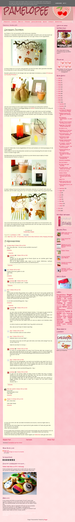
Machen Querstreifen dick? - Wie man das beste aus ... (65, 182)
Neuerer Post (7, 440)
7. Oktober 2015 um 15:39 (18, 360)
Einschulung (64, 300)
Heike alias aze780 (11, 389)
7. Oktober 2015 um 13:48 (17, 331)
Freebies (64, 301)
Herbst (25, 236)
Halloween (69, 305)
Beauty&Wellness (61, 295)
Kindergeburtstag (60, 311)
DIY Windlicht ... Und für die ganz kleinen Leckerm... (65, 144)
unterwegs (69, 324)
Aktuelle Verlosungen (36, 22)
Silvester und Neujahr (64, 318)
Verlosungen (50, 236)
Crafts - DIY (16, 236)
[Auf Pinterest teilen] (28, 234)
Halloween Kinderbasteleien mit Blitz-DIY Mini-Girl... (65, 140)
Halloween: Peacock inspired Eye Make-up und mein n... (65, 122)
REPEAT (33, 108)
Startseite (14, 22)
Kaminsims (36, 236)
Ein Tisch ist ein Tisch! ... (64, 171)
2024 (59, 83)
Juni (60, 195)
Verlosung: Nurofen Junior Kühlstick (65, 257)
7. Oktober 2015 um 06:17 (14, 269)
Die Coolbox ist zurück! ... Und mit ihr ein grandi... (65, 147)
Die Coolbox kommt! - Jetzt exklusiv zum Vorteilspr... (65, 168)
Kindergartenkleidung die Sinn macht (64, 150)
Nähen (58, 315)
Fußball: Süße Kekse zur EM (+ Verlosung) (66, 233)
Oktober (61, 108)
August (61, 190)
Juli (60, 193)
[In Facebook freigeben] (27, 234)
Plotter (64, 315)
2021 (59, 89)
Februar (61, 203)
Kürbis (41, 236)
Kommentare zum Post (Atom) (15, 443)
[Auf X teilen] (26, 234)
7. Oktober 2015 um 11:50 (14, 290)
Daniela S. (9, 399)
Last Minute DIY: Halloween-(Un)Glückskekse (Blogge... (65, 110)
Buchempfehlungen (67, 297)
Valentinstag (60, 321)
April (60, 199)
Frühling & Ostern (64, 303)
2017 (59, 98)
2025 (59, 80)
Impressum (51, 22)
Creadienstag (26, 232)
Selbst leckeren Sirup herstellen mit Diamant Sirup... (64, 154)
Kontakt (45, 22)
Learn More (58, 3)
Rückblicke (59, 316)
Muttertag (69, 313)
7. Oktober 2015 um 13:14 (21, 308)
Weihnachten (68, 322)
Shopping (45, 236)
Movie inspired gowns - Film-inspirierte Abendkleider (65, 134)
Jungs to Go (62, 179)
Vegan (70, 321)
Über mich (20, 22)
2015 (59, 102)
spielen (64, 324)
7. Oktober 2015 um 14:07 (17, 336)
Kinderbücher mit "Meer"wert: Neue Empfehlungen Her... (65, 131)
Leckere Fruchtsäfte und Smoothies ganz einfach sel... (65, 176)
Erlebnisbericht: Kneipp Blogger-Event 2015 (64, 137)
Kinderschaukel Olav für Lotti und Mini (65, 185)
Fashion (58, 301)
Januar (61, 206)
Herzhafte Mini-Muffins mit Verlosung (66, 263)
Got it (64, 3)
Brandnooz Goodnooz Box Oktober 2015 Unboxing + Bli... (65, 114)
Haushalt (59, 307)
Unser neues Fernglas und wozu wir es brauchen (14, 452)
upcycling (59, 325)
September (62, 188)
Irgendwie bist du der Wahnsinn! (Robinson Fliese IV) (66, 246)
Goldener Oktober (63, 173)
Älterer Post (51, 440)
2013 (59, 210)
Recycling (70, 315)
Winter (59, 324)
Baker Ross (10, 236)
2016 (59, 100)
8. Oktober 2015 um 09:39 (21, 389)
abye (8, 290)
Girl (64, 305)
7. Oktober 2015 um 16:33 (22, 372)
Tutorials (70, 319)
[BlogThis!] (25, 234)
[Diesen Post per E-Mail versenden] (23, 234)
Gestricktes (21, 236)
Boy (60, 297)
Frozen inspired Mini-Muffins (66, 239)
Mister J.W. (6, 451)
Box (57, 297)
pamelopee (12, 255)
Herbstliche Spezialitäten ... (65, 160)
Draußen (70, 298)
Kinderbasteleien (61, 310)
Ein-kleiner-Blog (10, 245)
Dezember (61, 104)
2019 (59, 93)
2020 (59, 91)
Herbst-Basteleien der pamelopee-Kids (64, 158)
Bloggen (69, 295)
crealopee (32, 232)
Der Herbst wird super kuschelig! (64, 165)
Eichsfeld (59, 300)
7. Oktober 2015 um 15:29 (22, 349)
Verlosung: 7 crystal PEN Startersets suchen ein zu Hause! (66, 270)
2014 (59, 208)
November (61, 106)
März (60, 201)
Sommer (60, 319)
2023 (59, 85)
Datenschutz (7, 22)
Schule (64, 316)
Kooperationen (58, 22)
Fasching (70, 300)
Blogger (45, 519)
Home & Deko (31, 236)
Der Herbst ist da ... (63, 128)
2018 (59, 96)
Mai (60, 197)
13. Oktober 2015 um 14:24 (17, 399)
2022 (59, 87)
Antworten (9, 250)
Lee (8, 269)
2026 (59, 78)
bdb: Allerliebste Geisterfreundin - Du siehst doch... (65, 119)
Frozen (70, 301)
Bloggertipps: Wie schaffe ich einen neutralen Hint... (65, 126)
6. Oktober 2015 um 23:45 (20, 245)
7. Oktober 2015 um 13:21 (21, 281)
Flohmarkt (27, 22)
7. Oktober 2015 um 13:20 (22, 255)
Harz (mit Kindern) (63, 162)
